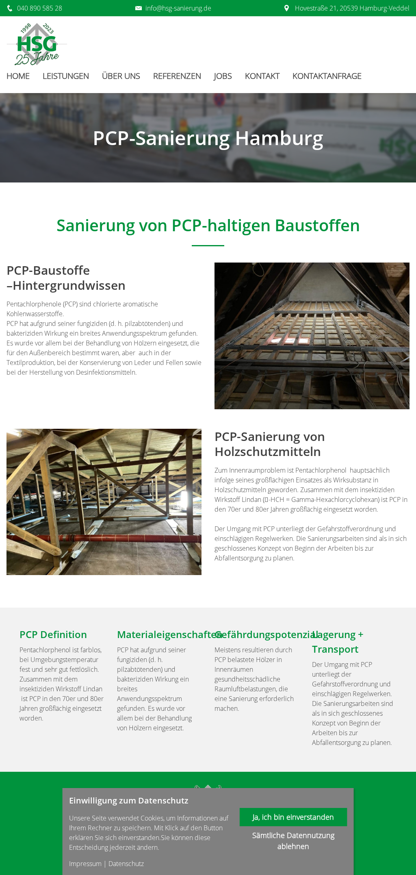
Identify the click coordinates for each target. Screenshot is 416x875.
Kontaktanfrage (327, 75)
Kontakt (262, 75)
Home (18, 75)
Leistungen (66, 75)
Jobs (223, 75)
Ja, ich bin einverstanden (293, 817)
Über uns (121, 75)
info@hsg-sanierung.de (178, 8)
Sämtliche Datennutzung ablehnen (293, 840)
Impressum (85, 863)
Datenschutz (126, 863)
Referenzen (177, 75)
